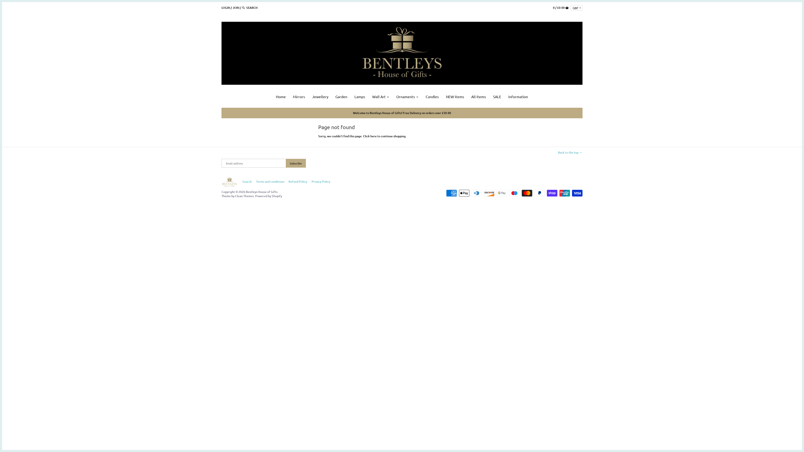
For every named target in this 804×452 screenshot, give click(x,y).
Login (226, 8)
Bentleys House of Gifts (261, 192)
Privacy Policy (321, 182)
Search (247, 182)
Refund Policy (298, 182)
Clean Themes (244, 196)
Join (236, 8)
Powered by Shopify (268, 196)
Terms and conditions (270, 182)
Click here (370, 136)
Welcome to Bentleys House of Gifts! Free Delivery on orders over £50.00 (402, 113)
